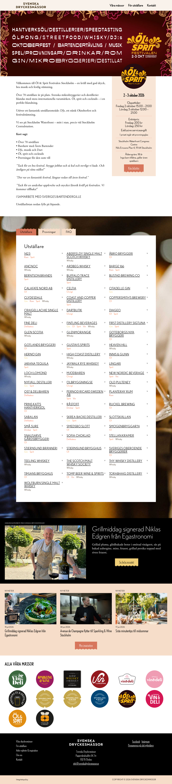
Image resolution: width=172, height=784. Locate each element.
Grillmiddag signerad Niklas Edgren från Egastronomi (25, 633)
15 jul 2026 (9, 627)
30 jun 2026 (65, 627)
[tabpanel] (86, 368)
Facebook (136, 741)
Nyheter (9, 591)
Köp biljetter (133, 168)
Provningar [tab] (49, 232)
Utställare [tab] (26, 232)
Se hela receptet (126, 562)
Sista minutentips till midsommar (132, 631)
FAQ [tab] (69, 232)
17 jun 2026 (120, 627)
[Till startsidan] (31, 5)
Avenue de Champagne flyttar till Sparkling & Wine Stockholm (86, 633)
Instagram (146, 741)
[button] (43, 253)
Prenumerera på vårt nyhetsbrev (141, 745)
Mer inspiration (86, 645)
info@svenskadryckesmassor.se (86, 763)
